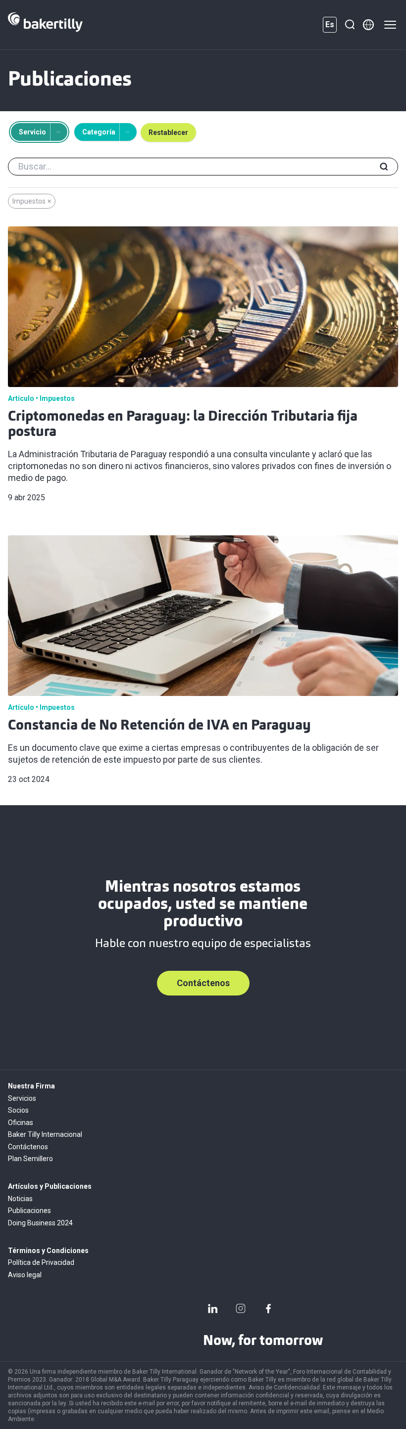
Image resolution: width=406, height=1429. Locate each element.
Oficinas (20, 1122)
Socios (18, 1110)
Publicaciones (29, 1210)
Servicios (22, 1098)
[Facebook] (268, 1308)
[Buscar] (349, 25)
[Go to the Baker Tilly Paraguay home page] (45, 25)
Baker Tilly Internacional (45, 1134)
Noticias (20, 1199)
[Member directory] (368, 25)
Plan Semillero (30, 1159)
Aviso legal (25, 1275)
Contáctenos (203, 983)
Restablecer (168, 132)
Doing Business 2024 (40, 1223)
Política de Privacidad (41, 1262)
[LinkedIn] (213, 1308)
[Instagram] (241, 1308)
